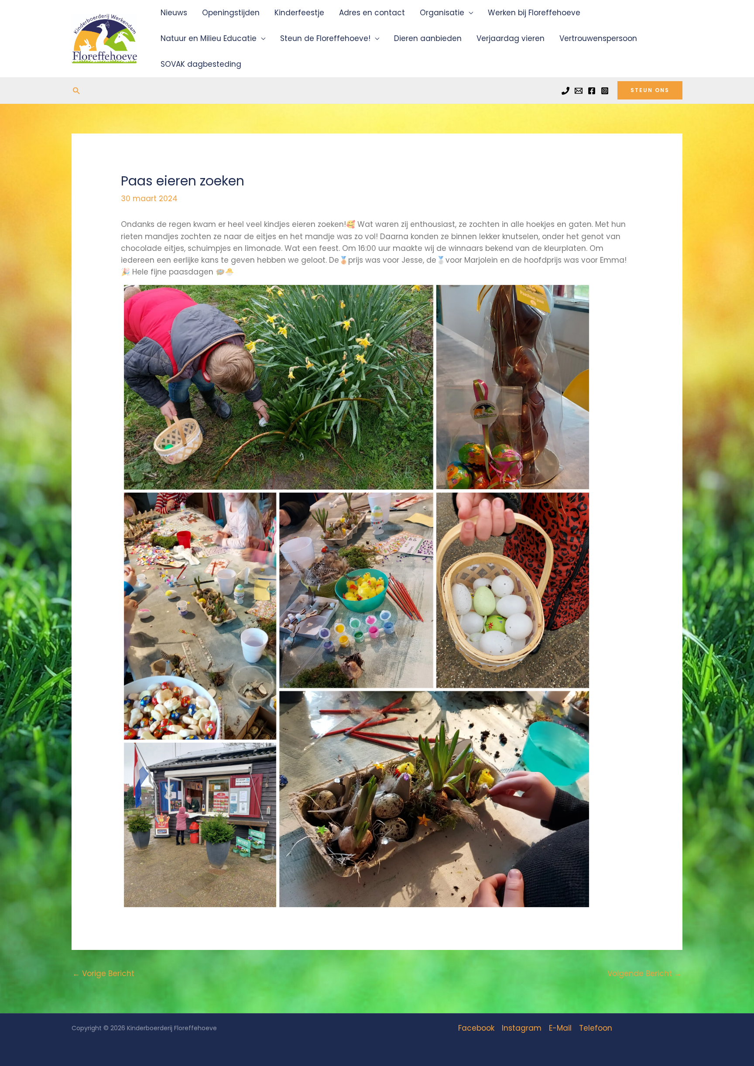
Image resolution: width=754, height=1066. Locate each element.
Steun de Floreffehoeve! (325, 38)
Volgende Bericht (644, 973)
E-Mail (560, 1028)
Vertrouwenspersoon (598, 38)
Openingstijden (231, 12)
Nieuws (174, 12)
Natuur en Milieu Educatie (209, 38)
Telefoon (595, 1028)
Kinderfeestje (299, 12)
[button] (76, 90)
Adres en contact (372, 12)
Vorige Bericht (103, 973)
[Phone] (565, 91)
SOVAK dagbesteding (201, 64)
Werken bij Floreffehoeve (534, 12)
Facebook (476, 1028)
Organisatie (442, 12)
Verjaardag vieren (510, 38)
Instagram (522, 1028)
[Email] (579, 91)
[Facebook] (592, 91)
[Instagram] (605, 91)
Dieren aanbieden (428, 38)
